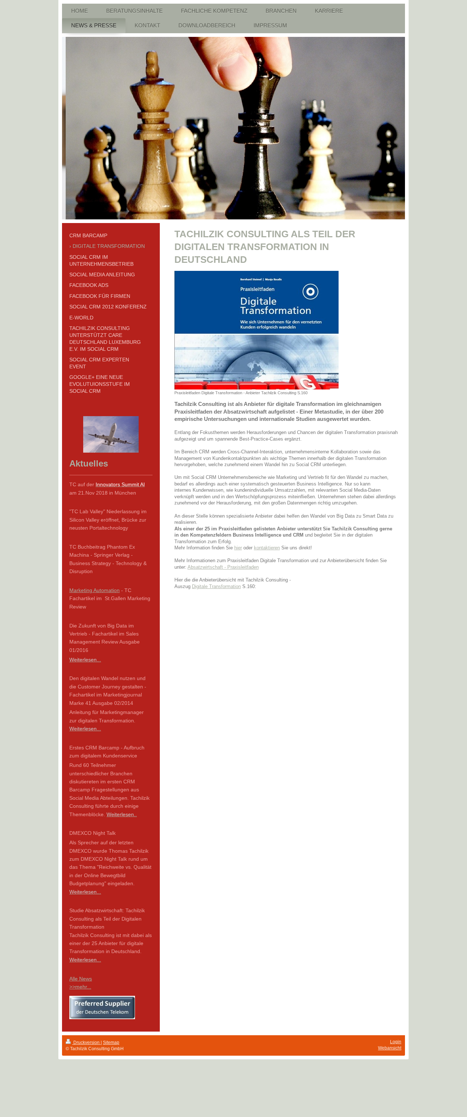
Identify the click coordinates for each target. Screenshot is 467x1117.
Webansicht (389, 1048)
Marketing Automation (94, 590)
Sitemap (111, 1042)
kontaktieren (267, 547)
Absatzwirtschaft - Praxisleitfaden (223, 567)
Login (395, 1041)
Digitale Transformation (216, 586)
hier (238, 547)
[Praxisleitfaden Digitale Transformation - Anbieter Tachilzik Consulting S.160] (256, 330)
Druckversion (86, 1042)
